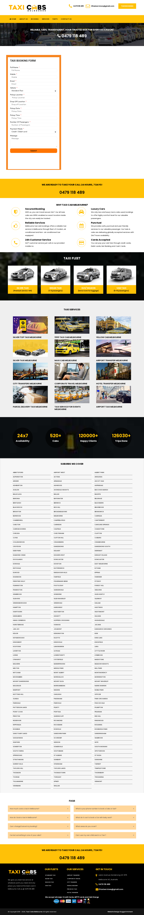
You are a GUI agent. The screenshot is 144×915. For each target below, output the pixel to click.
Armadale (58, 481)
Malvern (16, 664)
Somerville (58, 747)
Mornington (100, 677)
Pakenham (58, 699)
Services (45, 19)
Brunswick (99, 512)
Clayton (98, 533)
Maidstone (99, 659)
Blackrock (17, 507)
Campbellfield (59, 520)
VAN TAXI (48, 885)
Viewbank (17, 786)
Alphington (18, 477)
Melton (16, 668)
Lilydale (57, 651)
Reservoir (17, 720)
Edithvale (17, 568)
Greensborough (20, 603)
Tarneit (98, 764)
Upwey (56, 781)
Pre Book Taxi (72, 889)
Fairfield (57, 577)
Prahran (98, 712)
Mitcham (16, 673)
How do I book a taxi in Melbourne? (23, 817)
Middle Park (59, 668)
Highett (57, 616)
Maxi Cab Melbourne (66, 360)
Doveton (57, 564)
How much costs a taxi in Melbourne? (24, 809)
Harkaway (58, 607)
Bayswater (58, 498)
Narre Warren (100, 686)
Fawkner (98, 577)
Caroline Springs (102, 525)
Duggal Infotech (126, 912)
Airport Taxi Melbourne (109, 406)
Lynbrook (99, 655)
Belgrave (98, 498)
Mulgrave (17, 686)
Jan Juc (16, 629)
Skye (96, 742)
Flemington (18, 585)
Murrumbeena (59, 686)
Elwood (16, 572)
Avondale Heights (61, 490)
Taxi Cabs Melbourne (34, 912)
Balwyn (98, 494)
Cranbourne (100, 542)
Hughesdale (100, 620)
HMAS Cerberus (19, 620)
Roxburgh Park (101, 729)
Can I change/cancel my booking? (23, 826)
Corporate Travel (73, 879)
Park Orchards (101, 699)
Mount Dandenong (21, 681)
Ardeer (16, 481)
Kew (96, 633)
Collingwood (19, 542)
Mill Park (98, 668)
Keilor (15, 633)
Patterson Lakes (20, 707)
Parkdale (16, 703)
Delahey (57, 551)
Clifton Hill (59, 538)
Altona (57, 477)
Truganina (99, 777)
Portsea (57, 712)
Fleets (55, 19)
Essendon (17, 577)
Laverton (17, 651)
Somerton (17, 747)
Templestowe (100, 768)
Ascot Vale (99, 481)
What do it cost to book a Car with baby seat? (94, 817)
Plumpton (99, 707)
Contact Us (66, 19)
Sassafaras (18, 738)
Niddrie (57, 690)
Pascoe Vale (100, 703)
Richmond (58, 720)
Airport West (59, 472)
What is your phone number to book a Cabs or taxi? (96, 809)
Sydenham (58, 764)
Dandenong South (102, 546)
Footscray (58, 585)
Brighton (17, 512)
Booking (35, 19)
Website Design (113, 912)
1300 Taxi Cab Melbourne (68, 337)
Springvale (17, 755)
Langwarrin (59, 646)
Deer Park (17, 551)
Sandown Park (60, 733)
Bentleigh (17, 503)
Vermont (98, 781)
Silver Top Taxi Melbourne (27, 337)
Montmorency (101, 673)
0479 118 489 (78, 6)
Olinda (16, 699)
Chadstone (99, 529)
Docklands (17, 559)
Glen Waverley (60, 599)
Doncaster (58, 559)
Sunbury (57, 760)
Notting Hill (18, 694)
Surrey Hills (18, 764)
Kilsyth (57, 638)
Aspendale (99, 485)
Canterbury (100, 520)
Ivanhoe (57, 625)
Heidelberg (17, 616)
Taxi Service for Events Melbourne (68, 408)
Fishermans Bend (61, 581)
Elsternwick (59, 568)
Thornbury (99, 773)
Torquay (57, 777)
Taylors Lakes (59, 768)
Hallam (97, 603)
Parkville (57, 703)
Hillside (98, 616)
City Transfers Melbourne (27, 383)
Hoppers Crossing (61, 620)
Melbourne (58, 516)
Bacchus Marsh (101, 490)
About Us (23, 19)
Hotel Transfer (72, 892)
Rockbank (58, 725)
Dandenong (59, 546)
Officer (98, 694)
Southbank (58, 751)
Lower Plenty (59, 655)
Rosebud (16, 729)
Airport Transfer (73, 875)
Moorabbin (17, 677)
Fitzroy (98, 581)
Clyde (15, 538)
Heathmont (99, 612)
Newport (16, 690)
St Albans (58, 755)
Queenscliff (59, 716)
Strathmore (18, 760)
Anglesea (98, 477)
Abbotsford (18, 472)
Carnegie (57, 525)
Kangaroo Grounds (103, 629)
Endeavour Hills (60, 572)
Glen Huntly (100, 594)
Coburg (98, 538)
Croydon (17, 546)
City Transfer (72, 882)
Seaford (16, 742)
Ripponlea (17, 725)
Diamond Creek (19, 555)
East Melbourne (101, 564)
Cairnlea (98, 516)
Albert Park (99, 472)
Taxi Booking (127, 6)
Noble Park (99, 690)
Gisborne (58, 594)
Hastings (99, 607)
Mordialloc (59, 677)
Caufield (57, 529)
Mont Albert (59, 673)
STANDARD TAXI (50, 875)
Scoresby (58, 738)
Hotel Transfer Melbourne (111, 383)
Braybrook (99, 507)
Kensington (59, 633)
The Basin (17, 773)
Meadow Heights (102, 664)
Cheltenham (59, 533)
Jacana (98, 625)
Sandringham (100, 733)
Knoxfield (99, 642)
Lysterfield (58, 659)
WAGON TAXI (49, 882)
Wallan (57, 786)
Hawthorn (17, 612)
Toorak (16, 777)
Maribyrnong (59, 664)
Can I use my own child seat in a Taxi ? (91, 835)
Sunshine (98, 760)
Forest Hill (99, 585)
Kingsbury (17, 642)
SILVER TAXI (49, 879)
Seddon (57, 742)
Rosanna (98, 725)
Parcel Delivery (72, 885)
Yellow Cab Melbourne (108, 337)
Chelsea (16, 533)
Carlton (16, 525)
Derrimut (98, 551)
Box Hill (57, 507)
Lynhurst (17, 659)
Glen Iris (16, 599)
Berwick (57, 503)
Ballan (56, 494)
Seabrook (99, 738)
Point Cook (18, 712)
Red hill (98, 716)
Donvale (16, 564)
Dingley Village (101, 555)
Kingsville (58, 642)
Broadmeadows (60, 512)
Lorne (15, 655)
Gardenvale (59, 590)
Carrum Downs (19, 529)
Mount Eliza (59, 681)
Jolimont (58, 629)
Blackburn (99, 503)
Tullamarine (18, 781)
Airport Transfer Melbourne (112, 360)
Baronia (16, 498)
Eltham (98, 568)
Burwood (17, 516)
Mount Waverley (101, 681)
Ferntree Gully (19, 581)
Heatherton (59, 612)
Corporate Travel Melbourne (71, 383)
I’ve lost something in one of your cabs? (25, 835)
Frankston (17, 590)
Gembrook (17, 594)
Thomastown (59, 773)
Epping (97, 572)
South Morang (101, 747)
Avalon (16, 490)
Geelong (98, 590)
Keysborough (18, 638)
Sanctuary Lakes (20, 733)
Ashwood (58, 485)
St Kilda (98, 755)
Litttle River (100, 651)
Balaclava (17, 494)
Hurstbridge (18, 625)
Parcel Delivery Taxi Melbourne (30, 406)
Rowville (57, 729)
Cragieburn (59, 542)
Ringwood (99, 720)
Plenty (56, 707)
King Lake (98, 638)
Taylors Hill (18, 768)
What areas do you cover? (86, 826)
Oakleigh (57, 694)
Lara (96, 646)
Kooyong (17, 646)
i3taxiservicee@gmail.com (102, 6)
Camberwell (18, 520)
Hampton (17, 607)
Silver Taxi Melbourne (25, 360)
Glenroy (98, 599)
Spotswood (100, 751)
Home (13, 19)
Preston (16, 716)
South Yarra (18, 751)
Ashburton (17, 485)
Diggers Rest (59, 555)
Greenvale (58, 603)
